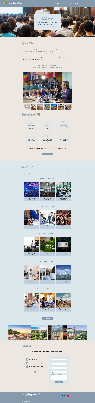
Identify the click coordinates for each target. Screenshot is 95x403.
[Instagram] (35, 372)
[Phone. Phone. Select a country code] (53, 372)
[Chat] (27, 363)
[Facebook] (33, 372)
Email (52, 366)
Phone (52, 370)
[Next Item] (70, 87)
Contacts (26, 346)
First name (53, 357)
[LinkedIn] (30, 372)
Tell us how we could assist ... (56, 374)
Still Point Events (15, 3)
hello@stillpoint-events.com (49, 395)
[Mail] (27, 366)
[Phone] (27, 359)
